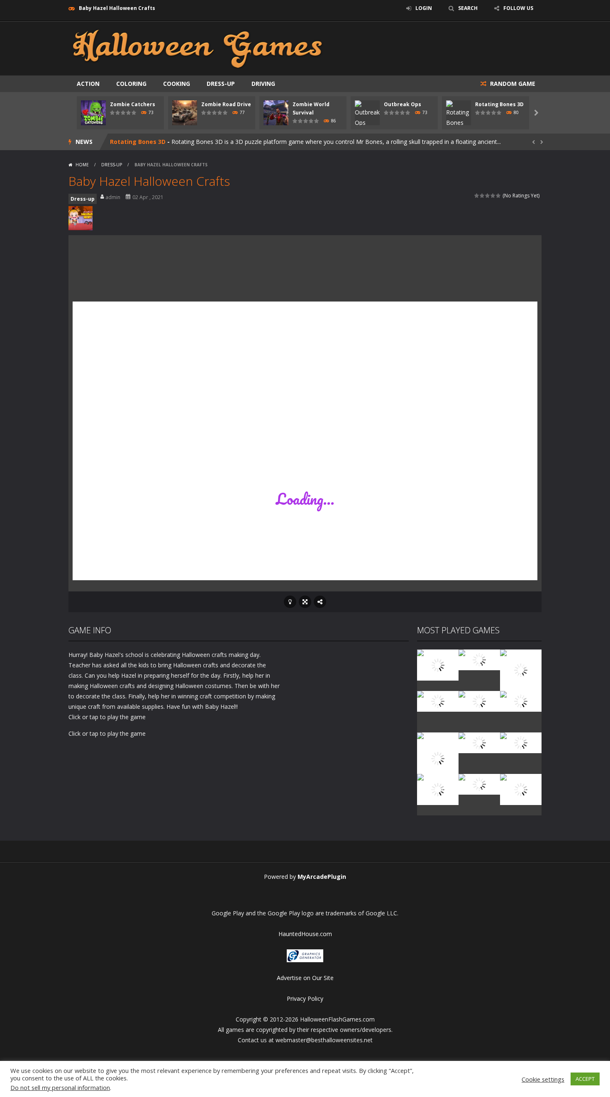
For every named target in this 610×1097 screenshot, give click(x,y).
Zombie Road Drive (226, 104)
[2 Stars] (482, 195)
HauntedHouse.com (305, 934)
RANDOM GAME (511, 84)
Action (88, 84)
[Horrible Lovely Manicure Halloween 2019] (438, 757)
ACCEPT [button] (585, 1078)
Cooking (176, 84)
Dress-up (221, 84)
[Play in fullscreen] (305, 602)
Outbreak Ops (402, 104)
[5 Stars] (498, 195)
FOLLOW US (518, 8)
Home (82, 165)
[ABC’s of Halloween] (438, 701)
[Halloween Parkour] (521, 701)
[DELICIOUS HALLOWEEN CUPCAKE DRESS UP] (521, 670)
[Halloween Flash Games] (197, 48)
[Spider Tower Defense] (438, 664)
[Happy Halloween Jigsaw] (438, 789)
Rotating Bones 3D (499, 104)
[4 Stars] (493, 195)
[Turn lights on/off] (290, 602)
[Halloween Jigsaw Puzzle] (521, 742)
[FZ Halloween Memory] (521, 789)
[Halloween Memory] (479, 742)
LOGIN (423, 8)
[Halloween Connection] (479, 659)
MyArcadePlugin (322, 877)
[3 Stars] (487, 195)
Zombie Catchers (132, 104)
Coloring (131, 84)
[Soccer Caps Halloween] (479, 784)
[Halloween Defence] (479, 701)
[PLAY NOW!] (93, 112)
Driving (263, 84)
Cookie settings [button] (543, 1079)
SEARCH (468, 8)
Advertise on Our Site (305, 978)
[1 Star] (477, 195)
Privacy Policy (305, 998)
